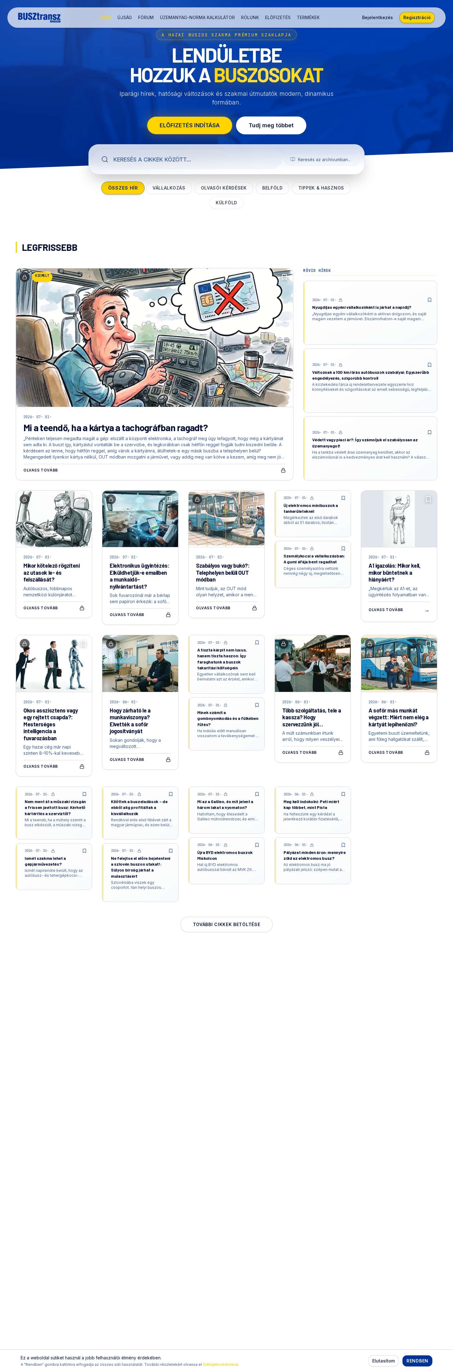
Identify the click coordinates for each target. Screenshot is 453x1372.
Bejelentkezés (377, 17)
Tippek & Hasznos (321, 187)
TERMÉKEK (308, 17)
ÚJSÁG (124, 17)
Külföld (226, 202)
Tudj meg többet (271, 125)
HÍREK (105, 17)
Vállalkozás (169, 187)
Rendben (417, 1360)
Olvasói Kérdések (224, 187)
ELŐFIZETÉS (278, 17)
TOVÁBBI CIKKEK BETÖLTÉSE (226, 924)
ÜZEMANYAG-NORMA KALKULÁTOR (197, 17)
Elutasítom (383, 1360)
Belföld (272, 187)
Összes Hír (123, 188)
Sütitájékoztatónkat (220, 1364)
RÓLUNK (250, 17)
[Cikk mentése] (284, 277)
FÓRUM (146, 17)
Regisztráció (417, 17)
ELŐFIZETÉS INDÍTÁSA (190, 125)
